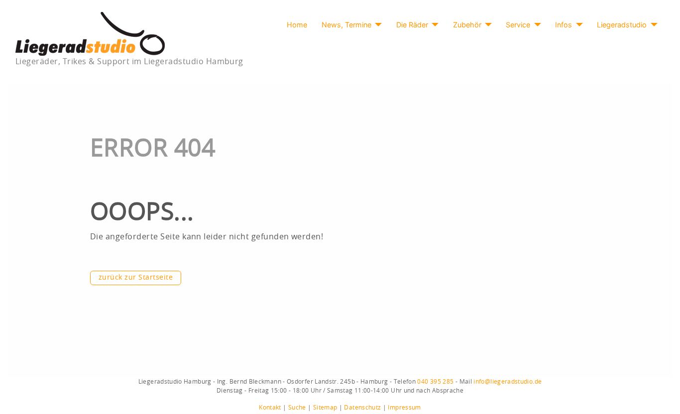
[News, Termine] (376, 24)
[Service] (535, 24)
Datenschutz (362, 408)
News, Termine (346, 24)
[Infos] (577, 24)
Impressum (404, 408)
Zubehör (467, 24)
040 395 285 (435, 382)
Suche (297, 408)
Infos (563, 24)
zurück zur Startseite (136, 277)
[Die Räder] (433, 24)
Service (518, 24)
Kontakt (270, 408)
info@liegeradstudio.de (507, 382)
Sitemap (325, 408)
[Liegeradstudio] (652, 24)
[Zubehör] (486, 24)
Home (297, 24)
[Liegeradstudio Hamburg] (90, 33)
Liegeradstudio (622, 24)
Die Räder (412, 24)
